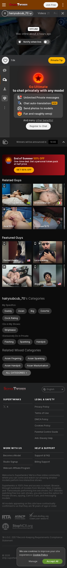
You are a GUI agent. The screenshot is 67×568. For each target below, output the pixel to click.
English (50, 389)
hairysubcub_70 (13, 298)
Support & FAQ (42, 455)
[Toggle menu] (4, 5)
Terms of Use (42, 413)
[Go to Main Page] (21, 5)
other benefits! (44, 120)
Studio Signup (10, 462)
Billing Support (42, 462)
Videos (43, 13)
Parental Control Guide (46, 432)
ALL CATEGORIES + (16, 372)
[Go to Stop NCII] (23, 526)
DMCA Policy (41, 419)
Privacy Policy (42, 407)
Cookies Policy (42, 425)
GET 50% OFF (23, 170)
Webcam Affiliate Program (16, 468)
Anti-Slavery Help (44, 438)
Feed (57, 13)
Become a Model (12, 455)
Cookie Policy (40, 554)
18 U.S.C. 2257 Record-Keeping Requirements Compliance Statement (32, 539)
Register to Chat (38, 126)
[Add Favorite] (5, 60)
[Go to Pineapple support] (6, 526)
